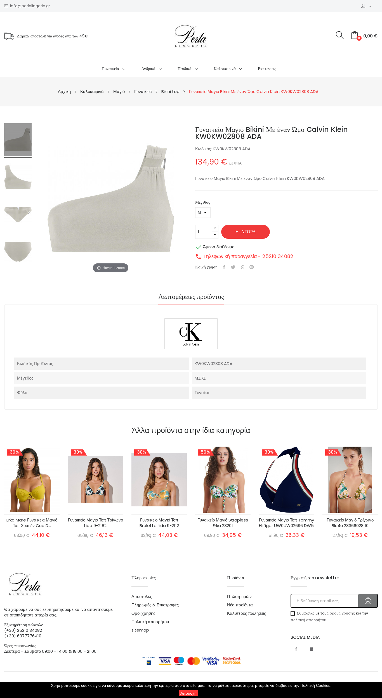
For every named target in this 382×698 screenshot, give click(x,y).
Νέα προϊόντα (240, 605)
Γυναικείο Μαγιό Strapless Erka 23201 (222, 522)
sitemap (140, 630)
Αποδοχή (188, 693)
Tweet (233, 267)
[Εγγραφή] (368, 601)
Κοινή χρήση (224, 267)
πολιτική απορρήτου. (309, 620)
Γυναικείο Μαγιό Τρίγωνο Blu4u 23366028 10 (350, 522)
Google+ (242, 267)
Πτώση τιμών (239, 596)
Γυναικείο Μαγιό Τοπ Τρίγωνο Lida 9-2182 (95, 522)
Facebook (296, 649)
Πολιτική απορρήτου (150, 622)
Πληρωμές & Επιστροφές (155, 605)
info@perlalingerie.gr (30, 6)
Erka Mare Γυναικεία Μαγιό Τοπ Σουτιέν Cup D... (31, 522)
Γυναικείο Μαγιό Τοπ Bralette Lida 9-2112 (159, 522)
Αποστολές (141, 596)
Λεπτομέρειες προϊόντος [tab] (191, 297)
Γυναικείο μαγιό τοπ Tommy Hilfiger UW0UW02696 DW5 (286, 522)
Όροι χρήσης (143, 613)
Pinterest (252, 267)
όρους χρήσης (342, 613)
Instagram (311, 649)
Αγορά (248, 231)
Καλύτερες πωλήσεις (246, 613)
